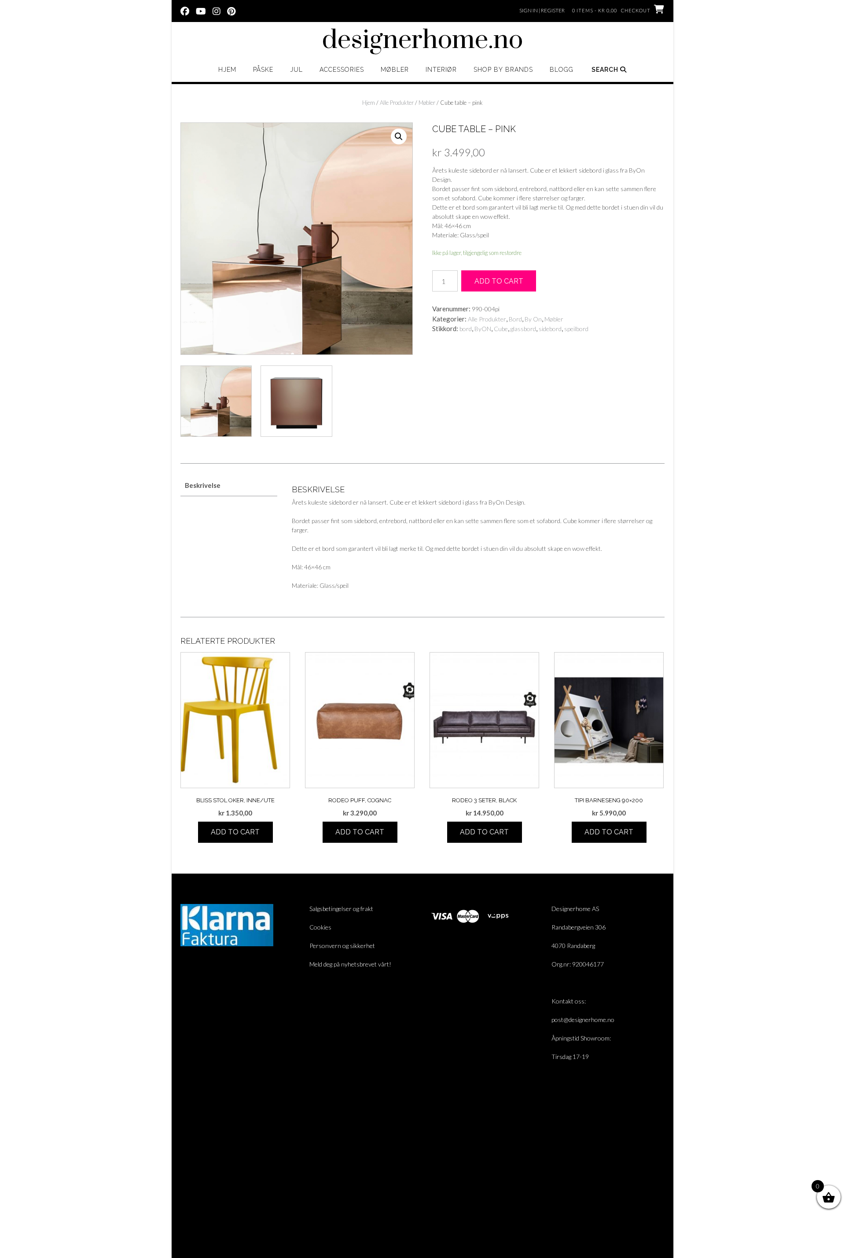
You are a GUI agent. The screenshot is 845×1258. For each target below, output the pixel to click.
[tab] (228, 485)
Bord (515, 319)
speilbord (576, 328)
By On (533, 319)
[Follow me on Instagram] (216, 10)
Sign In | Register (542, 10)
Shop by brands (503, 69)
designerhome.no (422, 40)
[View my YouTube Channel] (201, 10)
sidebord (550, 328)
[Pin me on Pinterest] (231, 10)
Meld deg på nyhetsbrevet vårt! (350, 964)
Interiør (441, 69)
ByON (482, 328)
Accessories (342, 69)
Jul (296, 69)
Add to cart (498, 281)
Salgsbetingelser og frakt (341, 908)
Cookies (320, 927)
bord (465, 328)
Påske (263, 69)
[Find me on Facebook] (184, 10)
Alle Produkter (397, 102)
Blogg (561, 69)
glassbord (523, 328)
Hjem (227, 69)
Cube (501, 328)
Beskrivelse (202, 485)
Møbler (395, 69)
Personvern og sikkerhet (342, 945)
